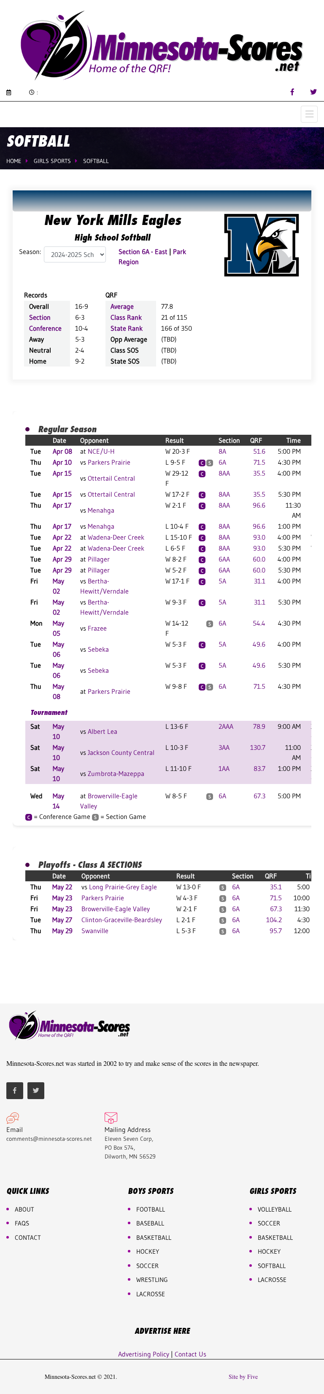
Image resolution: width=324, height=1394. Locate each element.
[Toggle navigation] (309, 114)
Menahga (101, 510)
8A (222, 451)
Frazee (97, 628)
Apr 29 (62, 559)
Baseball (150, 1223)
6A (222, 462)
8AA (224, 473)
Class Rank (126, 317)
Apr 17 (62, 505)
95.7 (276, 930)
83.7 (259, 768)
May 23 (62, 898)
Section (40, 317)
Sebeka (98, 649)
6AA (224, 559)
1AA (224, 768)
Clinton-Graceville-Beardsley (121, 919)
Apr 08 (62, 451)
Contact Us (190, 1354)
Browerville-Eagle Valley (115, 908)
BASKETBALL (153, 1237)
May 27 (62, 919)
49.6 (259, 644)
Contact (28, 1237)
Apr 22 (62, 537)
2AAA (226, 726)
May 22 (62, 887)
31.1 (259, 581)
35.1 (276, 887)
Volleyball (275, 1209)
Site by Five (243, 1377)
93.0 (259, 537)
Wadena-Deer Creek (116, 537)
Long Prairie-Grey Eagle (123, 887)
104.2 (274, 919)
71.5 (259, 462)
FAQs (22, 1223)
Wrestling (152, 1280)
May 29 (62, 930)
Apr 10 (62, 462)
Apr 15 (62, 473)
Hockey (269, 1251)
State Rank (127, 328)
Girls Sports (52, 161)
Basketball (275, 1237)
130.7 (257, 747)
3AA (224, 747)
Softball (96, 161)
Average (122, 306)
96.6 (259, 505)
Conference (45, 328)
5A (222, 581)
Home (14, 161)
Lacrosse (150, 1294)
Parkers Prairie (109, 462)
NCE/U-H (101, 451)
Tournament (48, 712)
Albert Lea (102, 731)
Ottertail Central (111, 478)
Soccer (147, 1266)
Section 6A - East (143, 251)
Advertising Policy (143, 1354)
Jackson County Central (121, 752)
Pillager (99, 559)
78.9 (259, 726)
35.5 (259, 473)
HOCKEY (147, 1251)
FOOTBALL (150, 1209)
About (24, 1209)
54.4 (259, 623)
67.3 (259, 796)
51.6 (259, 451)
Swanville (94, 930)
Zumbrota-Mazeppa (116, 773)
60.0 (259, 559)
